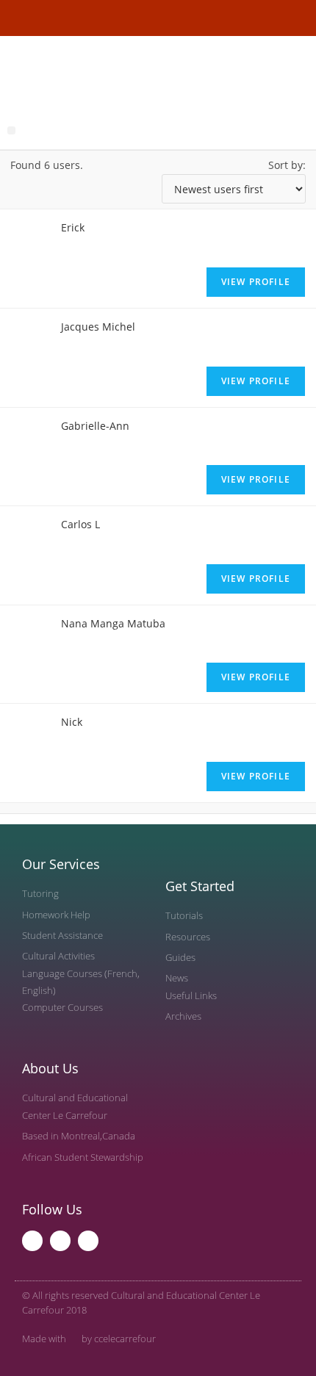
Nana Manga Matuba (113, 623)
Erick (73, 227)
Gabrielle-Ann (95, 426)
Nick (71, 722)
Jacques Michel (98, 327)
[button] (11, 130)
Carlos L (80, 524)
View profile (255, 281)
